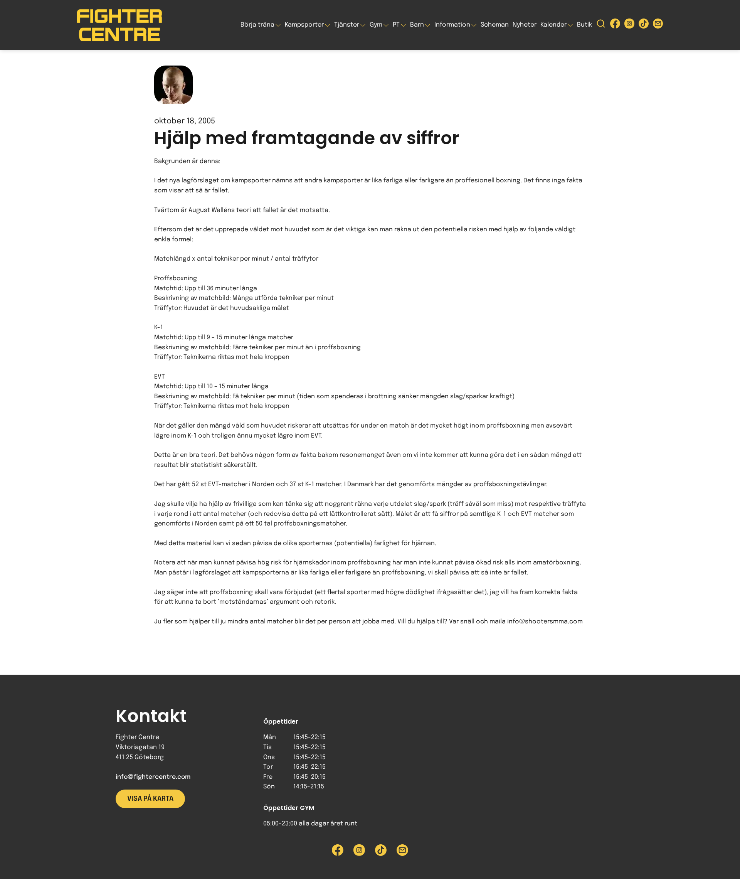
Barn (417, 25)
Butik (584, 25)
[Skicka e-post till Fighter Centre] (658, 25)
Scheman (495, 25)
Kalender (553, 25)
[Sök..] (601, 25)
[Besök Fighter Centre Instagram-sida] (629, 25)
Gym (376, 25)
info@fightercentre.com (153, 777)
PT (396, 25)
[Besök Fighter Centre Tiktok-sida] (644, 25)
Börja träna (257, 25)
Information (452, 25)
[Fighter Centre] (119, 25)
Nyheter (524, 25)
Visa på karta (150, 798)
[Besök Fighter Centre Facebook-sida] (615, 25)
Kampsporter (304, 25)
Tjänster (346, 25)
